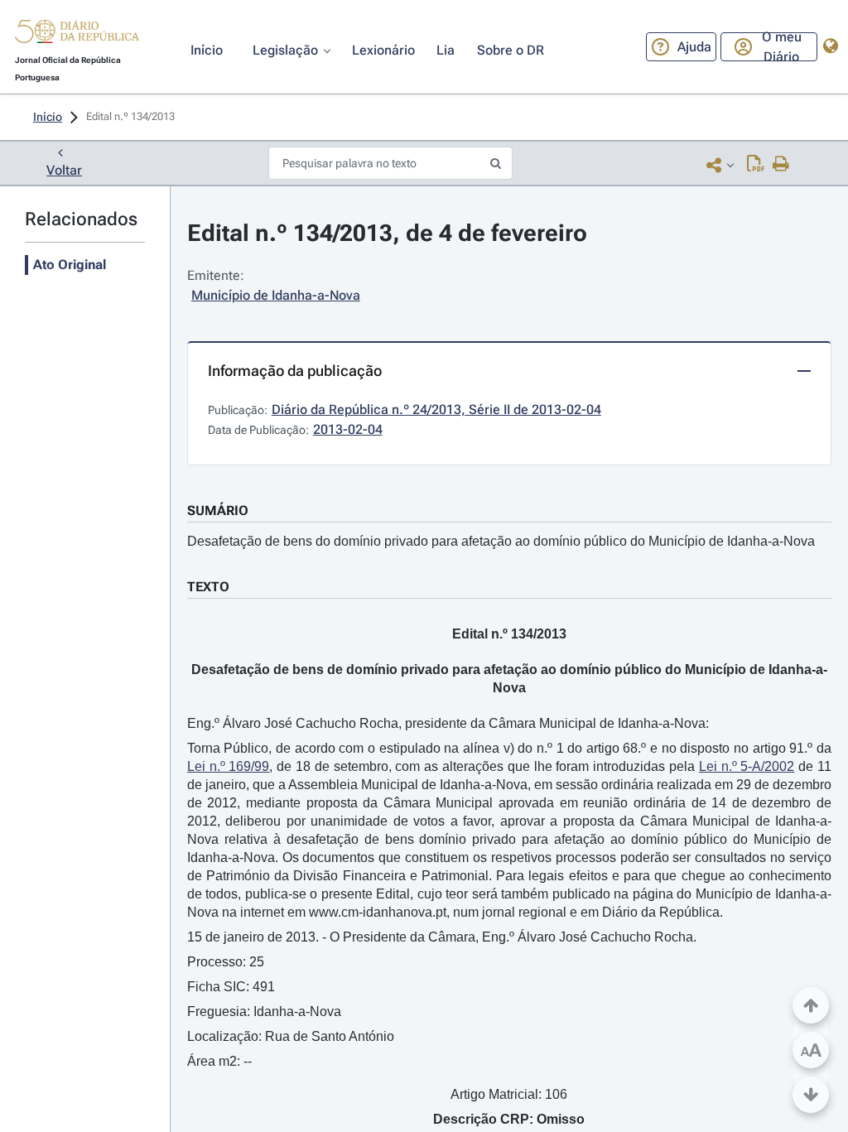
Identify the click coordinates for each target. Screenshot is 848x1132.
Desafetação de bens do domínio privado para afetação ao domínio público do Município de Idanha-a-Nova (501, 541)
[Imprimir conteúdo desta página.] (781, 164)
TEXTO (208, 587)
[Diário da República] (77, 35)
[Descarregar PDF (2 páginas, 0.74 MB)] (755, 164)
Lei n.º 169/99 (228, 766)
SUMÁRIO (217, 510)
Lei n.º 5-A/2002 (747, 766)
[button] (77, 34)
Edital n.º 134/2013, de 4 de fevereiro (387, 233)
